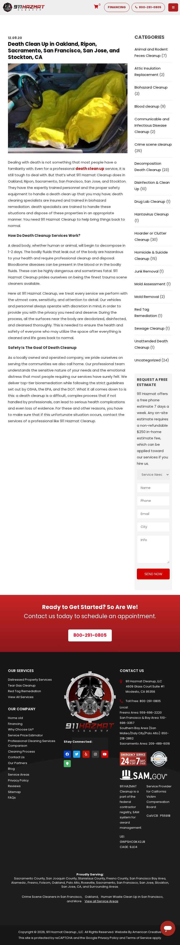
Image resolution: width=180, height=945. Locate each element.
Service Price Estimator (25, 735)
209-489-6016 (159, 743)
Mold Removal (147, 296)
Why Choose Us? (21, 729)
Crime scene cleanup (153, 144)
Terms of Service (139, 938)
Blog (11, 768)
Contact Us (16, 757)
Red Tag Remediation (24, 691)
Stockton (161, 882)
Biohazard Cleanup (151, 87)
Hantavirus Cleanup (152, 214)
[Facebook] (67, 754)
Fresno (33, 882)
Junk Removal (146, 271)
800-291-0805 (150, 701)
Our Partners (17, 763)
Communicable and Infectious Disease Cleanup (152, 125)
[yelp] (86, 754)
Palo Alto (73, 882)
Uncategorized (148, 360)
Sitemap (14, 792)
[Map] (67, 763)
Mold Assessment (150, 283)
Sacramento (105, 882)
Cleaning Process (21, 751)
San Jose (146, 882)
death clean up (89, 168)
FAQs (12, 797)
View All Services (21, 697)
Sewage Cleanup (150, 328)
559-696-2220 (151, 712)
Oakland (58, 882)
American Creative (146, 932)
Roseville (88, 882)
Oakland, (92, 896)
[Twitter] (76, 754)
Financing (15, 724)
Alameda (18, 882)
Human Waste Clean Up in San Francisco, (132, 896)
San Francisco (127, 882)
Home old (15, 718)
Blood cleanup (147, 106)
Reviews (14, 786)
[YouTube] (104, 754)
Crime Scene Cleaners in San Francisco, (52, 896)
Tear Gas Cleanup (22, 685)
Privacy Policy (18, 780)
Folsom (44, 882)
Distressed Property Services (30, 679)
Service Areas (18, 774)
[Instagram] (95, 754)
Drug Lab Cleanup (150, 201)
